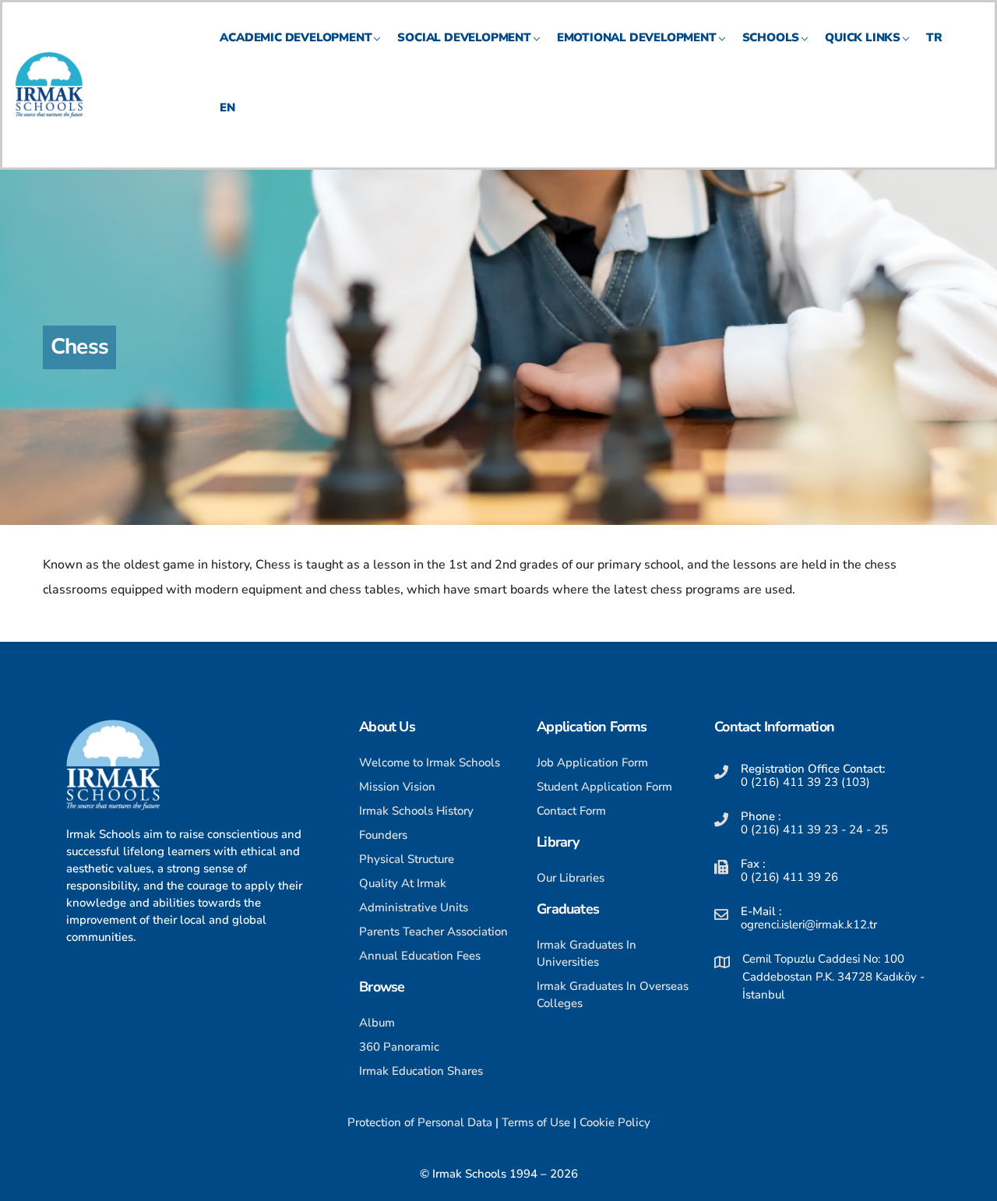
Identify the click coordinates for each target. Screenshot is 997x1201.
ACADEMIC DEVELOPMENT (296, 37)
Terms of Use (536, 1122)
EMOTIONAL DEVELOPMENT (637, 37)
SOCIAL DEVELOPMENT (463, 37)
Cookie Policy (615, 1122)
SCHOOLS (771, 37)
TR (934, 37)
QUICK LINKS (862, 37)
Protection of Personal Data (419, 1122)
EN (227, 107)
